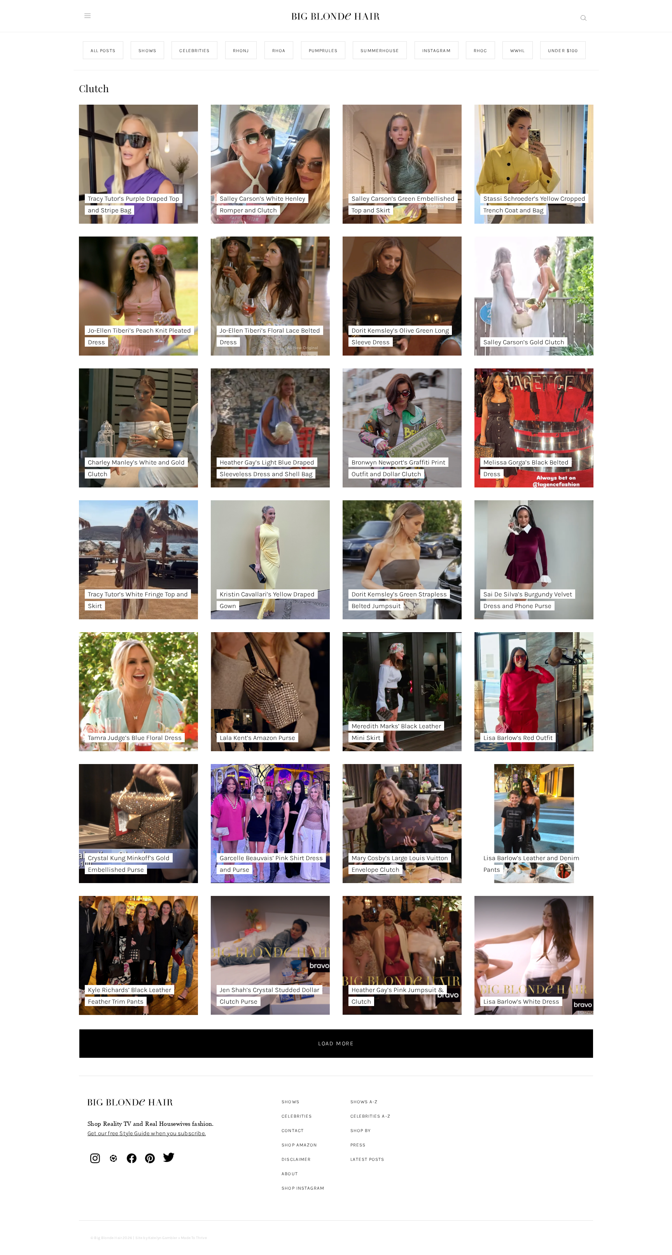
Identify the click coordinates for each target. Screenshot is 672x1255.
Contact (293, 1130)
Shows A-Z (364, 1101)
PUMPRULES (322, 50)
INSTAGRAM (436, 50)
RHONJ (240, 50)
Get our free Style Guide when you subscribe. (147, 1133)
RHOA (278, 50)
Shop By (360, 1130)
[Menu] (87, 16)
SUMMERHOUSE (379, 50)
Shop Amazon (299, 1145)
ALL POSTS (103, 50)
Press (358, 1145)
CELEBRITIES (194, 50)
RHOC (480, 50)
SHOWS (147, 50)
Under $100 (563, 50)
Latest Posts (367, 1159)
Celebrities (297, 1116)
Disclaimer (296, 1159)
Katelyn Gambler (162, 1238)
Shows (290, 1101)
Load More (336, 1043)
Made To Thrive (194, 1238)
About (290, 1173)
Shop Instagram (303, 1188)
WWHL (517, 50)
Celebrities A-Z (370, 1116)
